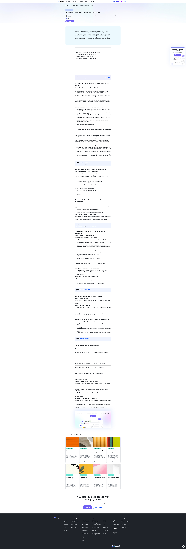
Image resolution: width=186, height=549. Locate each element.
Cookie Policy (123, 527)
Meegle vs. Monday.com (75, 521)
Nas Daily (104, 521)
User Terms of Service (125, 523)
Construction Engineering (96, 527)
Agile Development (85, 524)
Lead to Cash (94, 530)
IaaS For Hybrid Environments (84, 224)
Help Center (115, 521)
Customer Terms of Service (125, 521)
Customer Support (116, 524)
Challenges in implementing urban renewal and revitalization (86, 60)
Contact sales (177, 54)
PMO (82, 534)
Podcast (114, 523)
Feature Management (95, 523)
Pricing (92, 1)
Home (66, 5)
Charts (65, 527)
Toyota (104, 533)
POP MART (105, 523)
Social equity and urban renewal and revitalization (84, 56)
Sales (83, 540)
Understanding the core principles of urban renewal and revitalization (88, 52)
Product (83, 536)
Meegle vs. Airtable (74, 524)
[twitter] (119, 546)
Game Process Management (96, 524)
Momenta (104, 531)
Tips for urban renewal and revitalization (83, 67)
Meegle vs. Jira (73, 520)
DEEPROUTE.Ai (105, 530)
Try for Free (93, 416)
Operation (83, 539)
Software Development (85, 521)
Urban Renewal (75, 5)
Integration (66, 530)
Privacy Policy (123, 524)
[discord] (113, 546)
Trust (122, 520)
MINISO (104, 520)
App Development (95, 521)
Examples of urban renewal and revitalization (84, 64)
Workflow (65, 520)
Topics (70, 5)
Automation (66, 524)
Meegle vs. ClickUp (74, 523)
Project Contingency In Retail (84, 162)
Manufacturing (94, 531)
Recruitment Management (96, 533)
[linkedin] (115, 546)
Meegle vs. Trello (73, 527)
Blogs (114, 520)
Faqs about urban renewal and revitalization (83, 69)
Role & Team (66, 521)
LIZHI (104, 524)
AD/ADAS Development (85, 520)
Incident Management (85, 531)
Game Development (85, 523)
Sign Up (114, 530)
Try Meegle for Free (69, 21)
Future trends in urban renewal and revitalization (84, 62)
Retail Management (85, 527)
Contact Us (125, 1)
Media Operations (85, 530)
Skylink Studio (105, 527)
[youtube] (117, 546)
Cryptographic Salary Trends (84, 338)
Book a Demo (98, 507)
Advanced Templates (95, 534)
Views (65, 523)
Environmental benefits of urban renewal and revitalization (86, 58)
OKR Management (85, 533)
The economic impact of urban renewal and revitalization (86, 54)
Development (84, 537)
